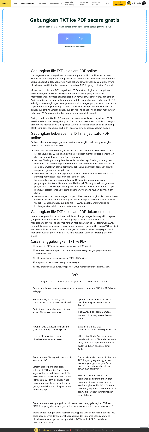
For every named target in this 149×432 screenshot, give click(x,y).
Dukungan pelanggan (108, 430)
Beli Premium (119, 3)
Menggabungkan (28, 3)
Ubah (15, 3)
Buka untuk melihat (96, 3)
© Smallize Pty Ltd (45, 430)
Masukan (144, 426)
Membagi (42, 3)
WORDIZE (5, 3)
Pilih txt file (74, 38)
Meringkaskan (56, 3)
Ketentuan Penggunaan (93, 430)
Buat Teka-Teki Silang (69, 3)
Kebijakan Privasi (80, 430)
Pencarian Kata (84, 3)
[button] (129, 3)
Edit (107, 3)
